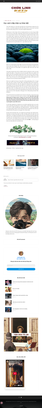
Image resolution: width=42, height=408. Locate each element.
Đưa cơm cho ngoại (16, 288)
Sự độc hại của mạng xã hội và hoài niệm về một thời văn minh (23, 281)
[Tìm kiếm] (36, 1)
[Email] (3, 32)
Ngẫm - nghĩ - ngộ (8, 20)
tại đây (29, 137)
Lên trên (21, 405)
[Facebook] (3, 30)
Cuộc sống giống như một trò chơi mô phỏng (20, 308)
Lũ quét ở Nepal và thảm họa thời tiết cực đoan (20, 295)
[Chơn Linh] (21, 10)
